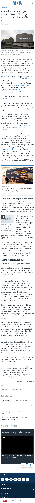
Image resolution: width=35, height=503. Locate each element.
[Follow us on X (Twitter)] (7, 479)
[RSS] (15, 479)
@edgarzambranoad (23, 85)
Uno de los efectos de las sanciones (13, 279)
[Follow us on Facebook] (2, 479)
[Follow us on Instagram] (27, 479)
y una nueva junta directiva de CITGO (16, 148)
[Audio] (13, 500)
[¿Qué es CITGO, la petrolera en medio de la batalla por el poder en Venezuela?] (17, 175)
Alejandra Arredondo (7, 21)
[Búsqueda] (29, 500)
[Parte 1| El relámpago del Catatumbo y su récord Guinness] (17, 445)
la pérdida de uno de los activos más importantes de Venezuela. (16, 127)
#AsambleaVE (22, 79)
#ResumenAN (6, 77)
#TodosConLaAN (15, 90)
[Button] (30, 28)
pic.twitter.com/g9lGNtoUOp (11, 92)
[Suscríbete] (23, 479)
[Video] (21, 500)
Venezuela (4, 8)
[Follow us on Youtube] (11, 479)
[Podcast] (19, 479)
